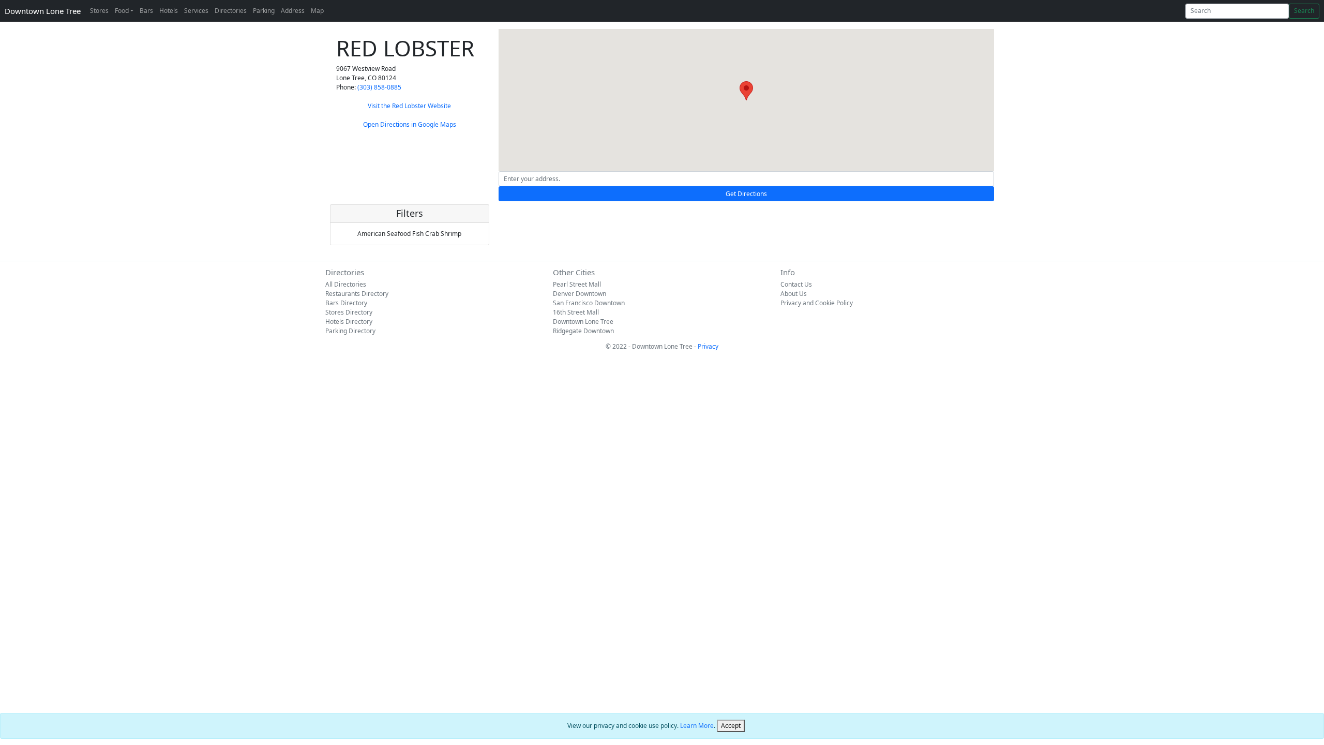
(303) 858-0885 (379, 87)
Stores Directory (348, 312)
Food (122, 10)
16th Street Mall (576, 312)
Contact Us (796, 284)
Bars (146, 10)
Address (293, 10)
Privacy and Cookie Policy (816, 303)
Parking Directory (350, 330)
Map (317, 10)
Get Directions (746, 193)
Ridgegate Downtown (583, 330)
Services (196, 10)
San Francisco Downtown (589, 303)
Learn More (697, 725)
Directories (231, 10)
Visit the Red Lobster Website (409, 105)
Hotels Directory (348, 321)
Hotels (168, 10)
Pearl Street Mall (577, 284)
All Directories (345, 284)
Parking (264, 10)
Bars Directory (346, 303)
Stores (99, 10)
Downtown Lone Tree (43, 11)
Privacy (708, 346)
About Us (793, 293)
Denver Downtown (579, 293)
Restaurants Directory (356, 293)
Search (1304, 10)
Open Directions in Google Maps (409, 124)
